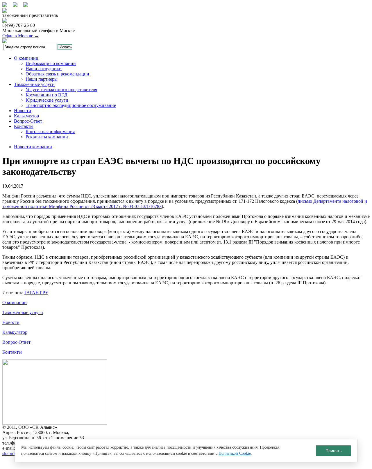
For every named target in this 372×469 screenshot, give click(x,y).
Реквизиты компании (47, 136)
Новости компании (33, 146)
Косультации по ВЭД (46, 94)
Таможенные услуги (34, 84)
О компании (26, 58)
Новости (22, 110)
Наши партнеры (42, 79)
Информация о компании (51, 63)
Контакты (23, 126)
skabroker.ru (13, 453)
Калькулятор (26, 115)
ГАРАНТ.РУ (36, 292)
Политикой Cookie (235, 453)
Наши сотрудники (44, 68)
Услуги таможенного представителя (61, 89)
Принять (333, 450)
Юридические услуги (47, 100)
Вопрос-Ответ (28, 121)
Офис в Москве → (20, 35)
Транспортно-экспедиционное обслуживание (71, 105)
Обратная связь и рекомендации (57, 73)
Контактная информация (50, 131)
